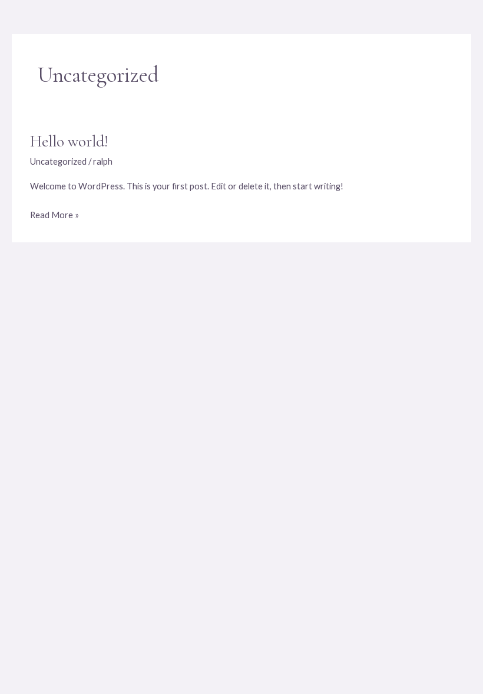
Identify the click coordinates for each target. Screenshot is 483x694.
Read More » (54, 213)
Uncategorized (58, 161)
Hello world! (69, 141)
